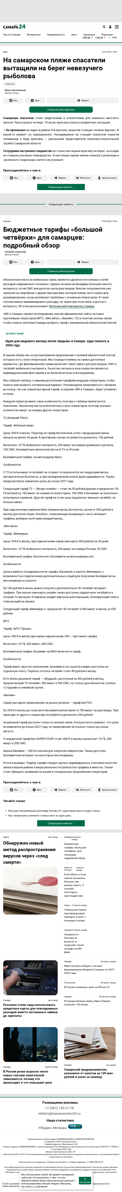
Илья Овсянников (15, 90)
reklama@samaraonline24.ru (59, 1113)
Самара (6, 221)
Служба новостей (15, 251)
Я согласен (85, 1181)
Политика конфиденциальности (94, 1184)
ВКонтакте (85, 178)
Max (15, 100)
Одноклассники (109, 178)
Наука (6, 837)
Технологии (69, 982)
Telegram (85, 100)
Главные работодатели (61, 109)
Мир (5, 52)
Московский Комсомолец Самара (71, 306)
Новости (9, 84)
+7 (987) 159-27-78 (59, 1108)
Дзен (37, 100)
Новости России (68, 868)
